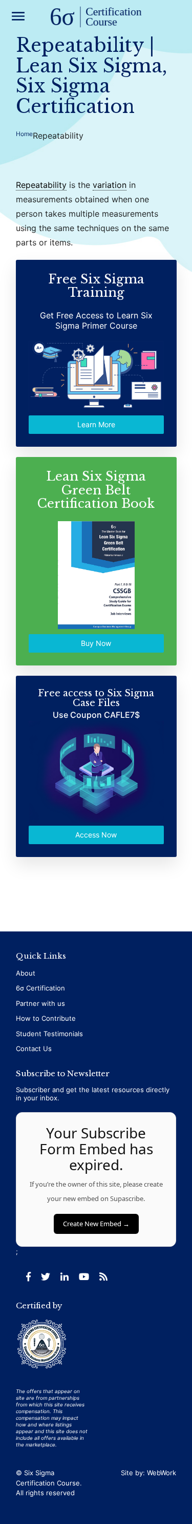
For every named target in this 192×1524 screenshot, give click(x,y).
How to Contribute (46, 1018)
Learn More (96, 425)
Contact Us (34, 1048)
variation (109, 185)
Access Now (96, 834)
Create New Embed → (96, 1223)
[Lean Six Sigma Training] (96, 17)
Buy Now (96, 643)
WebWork (161, 1473)
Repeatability (41, 185)
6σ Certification (40, 988)
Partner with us (40, 1003)
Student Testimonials (49, 1034)
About (25, 973)
